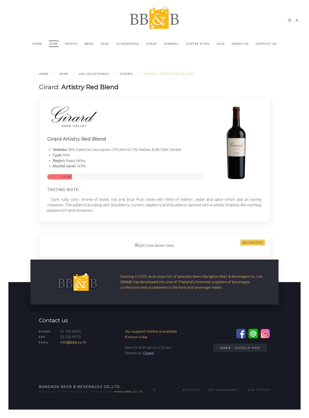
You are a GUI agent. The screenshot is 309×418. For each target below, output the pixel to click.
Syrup (151, 43)
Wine (53, 43)
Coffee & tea (198, 43)
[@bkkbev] (253, 333)
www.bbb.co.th (128, 391)
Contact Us (266, 43)
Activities (191, 389)
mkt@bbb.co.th (73, 342)
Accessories (127, 43)
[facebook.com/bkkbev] (241, 333)
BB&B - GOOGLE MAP (240, 347)
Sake (105, 43)
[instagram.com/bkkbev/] (265, 333)
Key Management (224, 389)
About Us (240, 43)
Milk (220, 43)
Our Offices (259, 389)
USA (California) (94, 73)
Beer (89, 43)
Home (37, 43)
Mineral (171, 43)
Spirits (71, 43)
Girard (126, 73)
